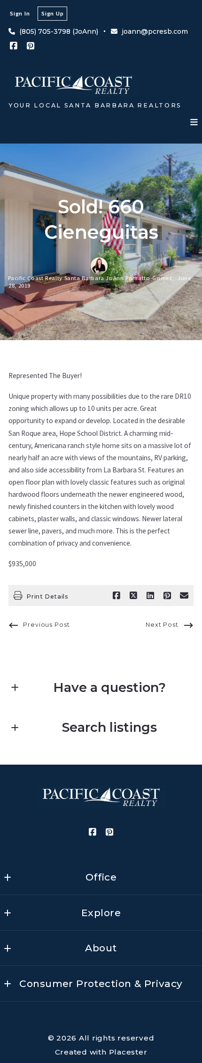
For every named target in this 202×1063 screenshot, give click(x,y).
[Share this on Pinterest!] (167, 596)
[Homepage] (73, 85)
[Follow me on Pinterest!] (30, 46)
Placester (128, 1052)
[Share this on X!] (133, 596)
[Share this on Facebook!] (116, 596)
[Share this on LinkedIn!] (150, 596)
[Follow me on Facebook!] (13, 46)
